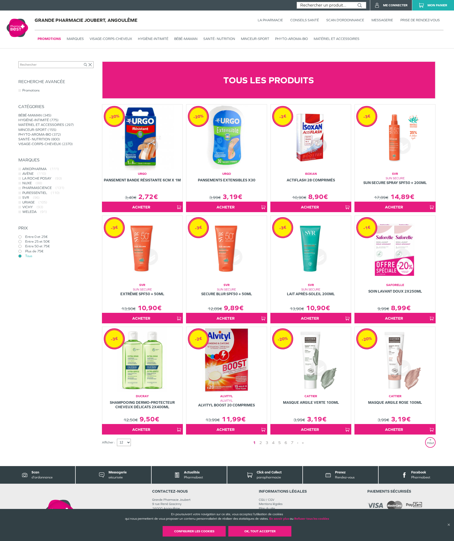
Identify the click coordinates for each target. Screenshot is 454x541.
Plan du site (267, 508)
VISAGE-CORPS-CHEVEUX (111, 39)
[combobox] (325, 5)
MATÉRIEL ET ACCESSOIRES (336, 39)
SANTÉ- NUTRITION (219, 39)
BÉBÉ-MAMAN (186, 39)
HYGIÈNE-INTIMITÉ (153, 39)
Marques (75, 39)
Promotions (49, 39)
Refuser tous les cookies (311, 518)
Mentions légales (270, 504)
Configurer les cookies (194, 531)
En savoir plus (279, 518)
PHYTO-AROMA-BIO (291, 39)
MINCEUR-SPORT (255, 39)
